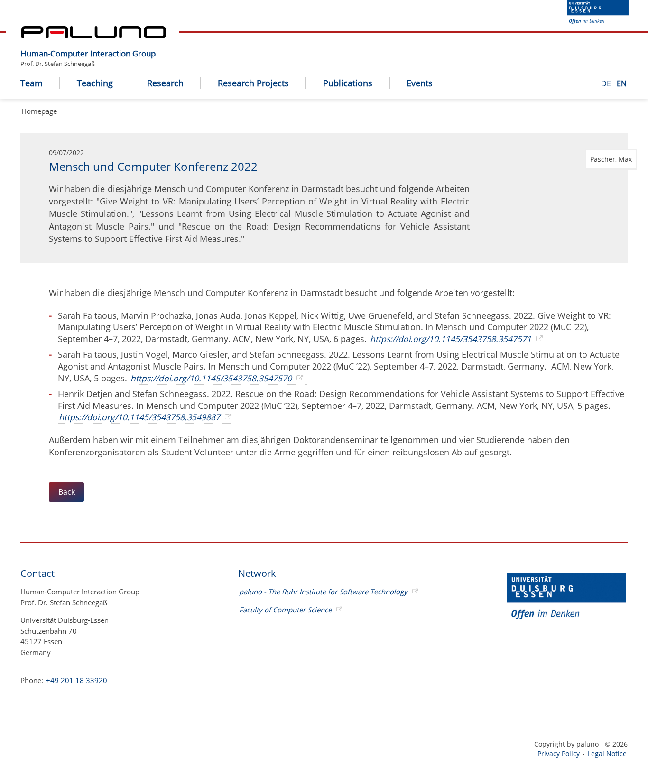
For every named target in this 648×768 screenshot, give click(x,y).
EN (622, 83)
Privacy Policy (558, 753)
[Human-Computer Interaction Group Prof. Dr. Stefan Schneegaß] (160, 46)
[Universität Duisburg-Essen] (597, 21)
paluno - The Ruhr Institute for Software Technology (323, 591)
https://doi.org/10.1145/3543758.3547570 (211, 378)
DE (607, 83)
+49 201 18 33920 (75, 680)
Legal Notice (607, 753)
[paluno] (93, 35)
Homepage (39, 111)
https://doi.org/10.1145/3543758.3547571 (450, 338)
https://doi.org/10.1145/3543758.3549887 (139, 417)
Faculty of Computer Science (285, 609)
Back (66, 492)
